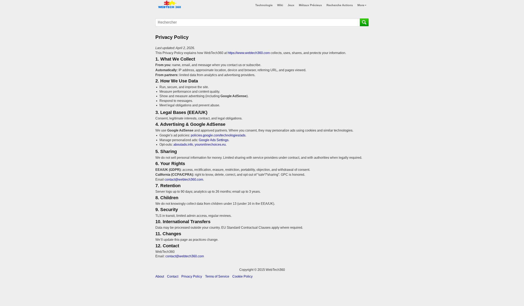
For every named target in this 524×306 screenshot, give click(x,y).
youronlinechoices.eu (210, 144)
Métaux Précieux (310, 5)
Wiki (280, 5)
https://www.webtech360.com (249, 53)
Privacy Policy (191, 276)
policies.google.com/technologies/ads (218, 135)
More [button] (360, 5)
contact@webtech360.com (184, 179)
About (159, 276)
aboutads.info (183, 144)
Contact (172, 276)
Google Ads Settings (213, 140)
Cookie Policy (242, 276)
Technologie (264, 5)
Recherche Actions (339, 5)
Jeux (291, 5)
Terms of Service (217, 276)
